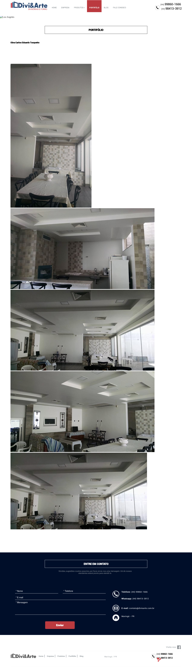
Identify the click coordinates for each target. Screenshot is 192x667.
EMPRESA (65, 8)
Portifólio (72, 656)
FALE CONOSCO (119, 8)
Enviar (60, 625)
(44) (164, 654)
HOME (54, 8)
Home (41, 656)
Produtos (61, 656)
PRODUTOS (78, 8)
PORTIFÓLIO (94, 8)
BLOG (106, 8)
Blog (81, 656)
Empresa (50, 656)
